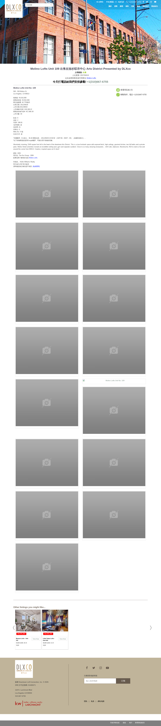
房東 (132, 6)
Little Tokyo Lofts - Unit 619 (49, 639)
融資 (138, 6)
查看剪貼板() (139, 723)
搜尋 (115, 6)
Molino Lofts (91, 78)
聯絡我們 (146, 6)
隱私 (85, 701)
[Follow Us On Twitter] (147, 2)
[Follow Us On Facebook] (143, 2)
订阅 (123, 681)
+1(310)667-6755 (134, 2)
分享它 (100, 2)
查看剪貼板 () (126, 90)
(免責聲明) (36, 166)
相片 (130, 723)
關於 (110, 6)
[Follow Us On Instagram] (151, 2)
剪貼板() (154, 6)
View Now (36, 639)
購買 (121, 6)
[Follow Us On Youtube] (155, 2)
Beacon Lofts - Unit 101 (22, 639)
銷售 (127, 6)
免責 (92, 701)
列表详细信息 (115, 723)
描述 (124, 723)
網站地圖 (101, 701)
